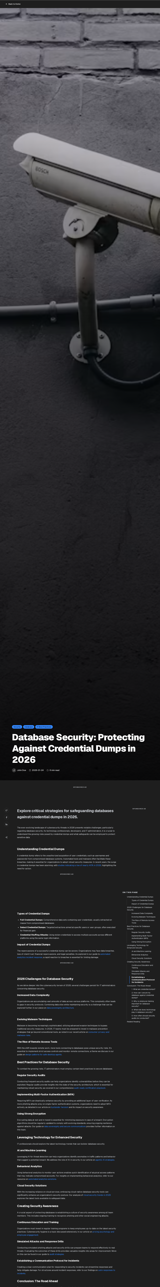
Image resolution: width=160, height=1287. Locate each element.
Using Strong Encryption (141, 942)
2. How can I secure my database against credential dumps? (143, 995)
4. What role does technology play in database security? (144, 1011)
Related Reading (133, 1022)
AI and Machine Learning (141, 951)
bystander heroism (59, 1107)
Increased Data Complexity (142, 913)
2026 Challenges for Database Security (139, 908)
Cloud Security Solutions (142, 958)
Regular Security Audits (141, 932)
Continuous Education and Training (142, 966)
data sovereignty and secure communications (65, 1126)
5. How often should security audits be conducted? (143, 1017)
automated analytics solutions (42, 1179)
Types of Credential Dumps (143, 900)
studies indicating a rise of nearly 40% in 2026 (79, 865)
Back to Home (14, 4)
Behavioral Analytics (140, 955)
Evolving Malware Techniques (144, 917)
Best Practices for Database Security (138, 927)
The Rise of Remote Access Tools (143, 921)
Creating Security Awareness (138, 962)
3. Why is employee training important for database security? (143, 1003)
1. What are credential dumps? (143, 989)
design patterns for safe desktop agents (43, 1054)
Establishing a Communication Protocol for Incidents (143, 979)
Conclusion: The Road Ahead (139, 986)
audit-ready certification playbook (90, 1088)
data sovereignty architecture (60, 1008)
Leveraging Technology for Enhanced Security (138, 946)
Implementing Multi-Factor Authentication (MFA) (142, 937)
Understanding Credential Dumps (140, 897)
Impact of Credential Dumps (143, 904)
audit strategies (57, 1254)
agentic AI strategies (105, 1160)
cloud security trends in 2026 (97, 1195)
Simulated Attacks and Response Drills (140, 972)
